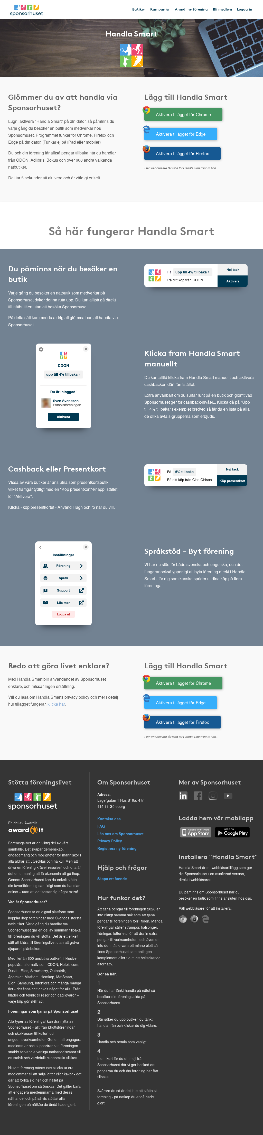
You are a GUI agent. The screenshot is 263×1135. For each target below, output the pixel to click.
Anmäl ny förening (191, 9)
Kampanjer (160, 9)
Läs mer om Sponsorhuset (120, 833)
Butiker (138, 9)
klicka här (56, 704)
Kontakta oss (109, 818)
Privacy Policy (109, 840)
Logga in (244, 9)
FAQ (101, 826)
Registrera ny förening (117, 848)
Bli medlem (222, 9)
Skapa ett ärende (112, 878)
